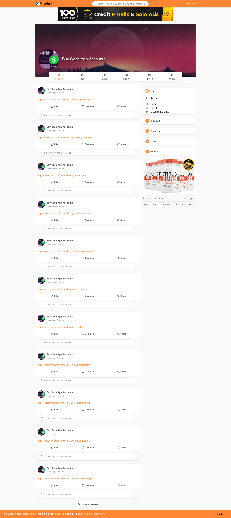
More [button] (191, 204)
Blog (154, 204)
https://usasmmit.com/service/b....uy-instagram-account (65, 251)
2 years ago (51, 92)
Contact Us (166, 204)
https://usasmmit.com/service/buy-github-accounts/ (63, 175)
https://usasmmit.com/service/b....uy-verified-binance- (64, 402)
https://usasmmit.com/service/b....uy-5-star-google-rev (64, 137)
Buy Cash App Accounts (83, 59)
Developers (180, 204)
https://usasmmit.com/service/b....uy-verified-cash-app (64, 478)
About (145, 204)
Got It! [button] (220, 514)
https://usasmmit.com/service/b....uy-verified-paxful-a (64, 440)
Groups (154, 151)
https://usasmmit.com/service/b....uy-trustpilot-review (64, 99)
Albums (154, 121)
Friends (154, 131)
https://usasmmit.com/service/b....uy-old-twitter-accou (64, 213)
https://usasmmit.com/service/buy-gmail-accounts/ (62, 289)
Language (191, 198)
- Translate (60, 92)
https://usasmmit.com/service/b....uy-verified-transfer (64, 364)
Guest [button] (191, 3)
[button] (120, 3)
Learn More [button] (99, 513)
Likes (153, 141)
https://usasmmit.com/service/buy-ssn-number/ (61, 326)
